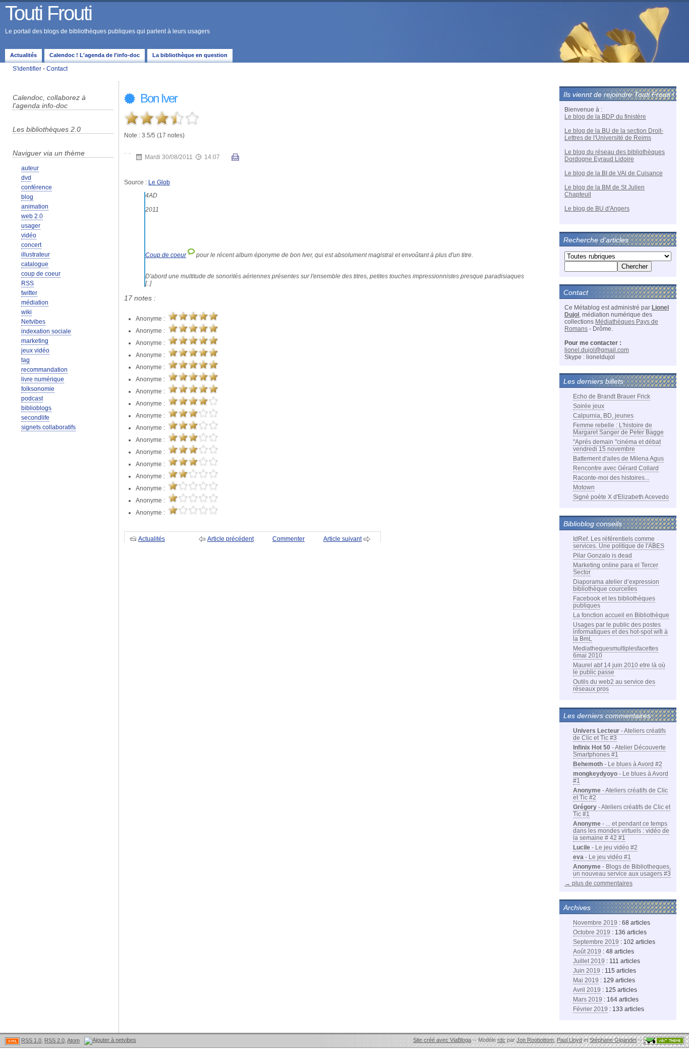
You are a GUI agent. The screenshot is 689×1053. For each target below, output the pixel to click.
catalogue (34, 264)
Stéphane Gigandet (613, 1040)
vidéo (28, 235)
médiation (34, 302)
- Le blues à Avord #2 (617, 764)
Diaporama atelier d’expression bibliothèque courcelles (616, 585)
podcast (32, 398)
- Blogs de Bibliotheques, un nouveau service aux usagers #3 (622, 870)
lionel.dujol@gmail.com (596, 350)
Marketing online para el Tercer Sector (615, 569)
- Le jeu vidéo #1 (602, 857)
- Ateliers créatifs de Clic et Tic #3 (619, 734)
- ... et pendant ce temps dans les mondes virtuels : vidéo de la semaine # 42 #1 (621, 830)
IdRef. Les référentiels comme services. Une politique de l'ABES (618, 542)
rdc (501, 1040)
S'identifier (27, 68)
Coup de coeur (165, 255)
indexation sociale (46, 331)
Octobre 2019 (591, 932)
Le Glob (159, 182)
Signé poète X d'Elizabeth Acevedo (621, 496)
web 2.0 (32, 216)
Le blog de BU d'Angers (596, 208)
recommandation (44, 369)
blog (27, 196)
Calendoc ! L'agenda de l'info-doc (94, 55)
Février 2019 (590, 1009)
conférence (36, 187)
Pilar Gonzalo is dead (602, 555)
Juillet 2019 (589, 961)
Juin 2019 (586, 970)
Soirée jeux (588, 406)
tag (25, 360)
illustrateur (35, 254)
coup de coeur (41, 273)
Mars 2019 (587, 999)
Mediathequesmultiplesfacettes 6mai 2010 (615, 652)
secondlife (35, 417)
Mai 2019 (586, 980)
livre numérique (42, 379)
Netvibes (33, 321)
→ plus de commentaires (598, 883)
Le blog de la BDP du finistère (605, 116)
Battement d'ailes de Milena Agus (618, 458)
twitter (29, 292)
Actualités (23, 55)
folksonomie (37, 388)
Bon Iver (157, 98)
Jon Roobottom (535, 1040)
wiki (26, 312)
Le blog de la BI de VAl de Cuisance (613, 173)
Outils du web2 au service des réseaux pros (614, 685)
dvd (26, 177)
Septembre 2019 (596, 941)
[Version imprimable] (235, 158)
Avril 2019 (587, 989)
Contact (57, 68)
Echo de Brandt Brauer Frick (611, 396)
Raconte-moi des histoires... (611, 477)
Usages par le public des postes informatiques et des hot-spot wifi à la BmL (620, 631)
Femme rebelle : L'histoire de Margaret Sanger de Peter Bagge (618, 429)
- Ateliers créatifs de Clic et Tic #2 (620, 794)
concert (31, 244)
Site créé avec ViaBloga (442, 1040)
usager (30, 225)
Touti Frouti (48, 13)
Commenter (288, 538)
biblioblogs (36, 408)
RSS (27, 283)
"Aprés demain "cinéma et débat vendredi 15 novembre (617, 445)
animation (34, 206)
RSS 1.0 (31, 1040)
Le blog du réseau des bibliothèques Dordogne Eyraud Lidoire (614, 155)
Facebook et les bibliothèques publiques (614, 602)
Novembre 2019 (595, 922)
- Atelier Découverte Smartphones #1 (619, 751)
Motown (584, 487)
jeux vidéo (35, 350)
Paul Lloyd (569, 1040)
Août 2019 (587, 951)
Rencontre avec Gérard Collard (616, 468)
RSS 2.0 (54, 1040)
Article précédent (230, 538)
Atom (73, 1040)
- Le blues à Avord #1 (620, 777)
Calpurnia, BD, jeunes (603, 415)
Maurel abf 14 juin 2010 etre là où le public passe (619, 669)
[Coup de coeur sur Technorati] (191, 255)
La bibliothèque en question (189, 55)
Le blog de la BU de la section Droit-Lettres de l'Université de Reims (613, 134)
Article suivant (342, 538)
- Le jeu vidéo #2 (605, 847)
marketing (34, 340)
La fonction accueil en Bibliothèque (621, 615)
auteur (30, 168)
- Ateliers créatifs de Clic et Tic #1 (621, 811)
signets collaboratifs (48, 427)
